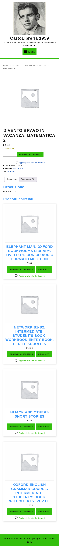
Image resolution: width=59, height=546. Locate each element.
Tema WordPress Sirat (16, 538)
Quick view (43, 269)
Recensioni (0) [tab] (27, 179)
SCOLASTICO (15, 66)
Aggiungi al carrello (30, 154)
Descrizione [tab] (12, 179)
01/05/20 (11, 171)
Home (5, 66)
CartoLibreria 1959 (29, 38)
